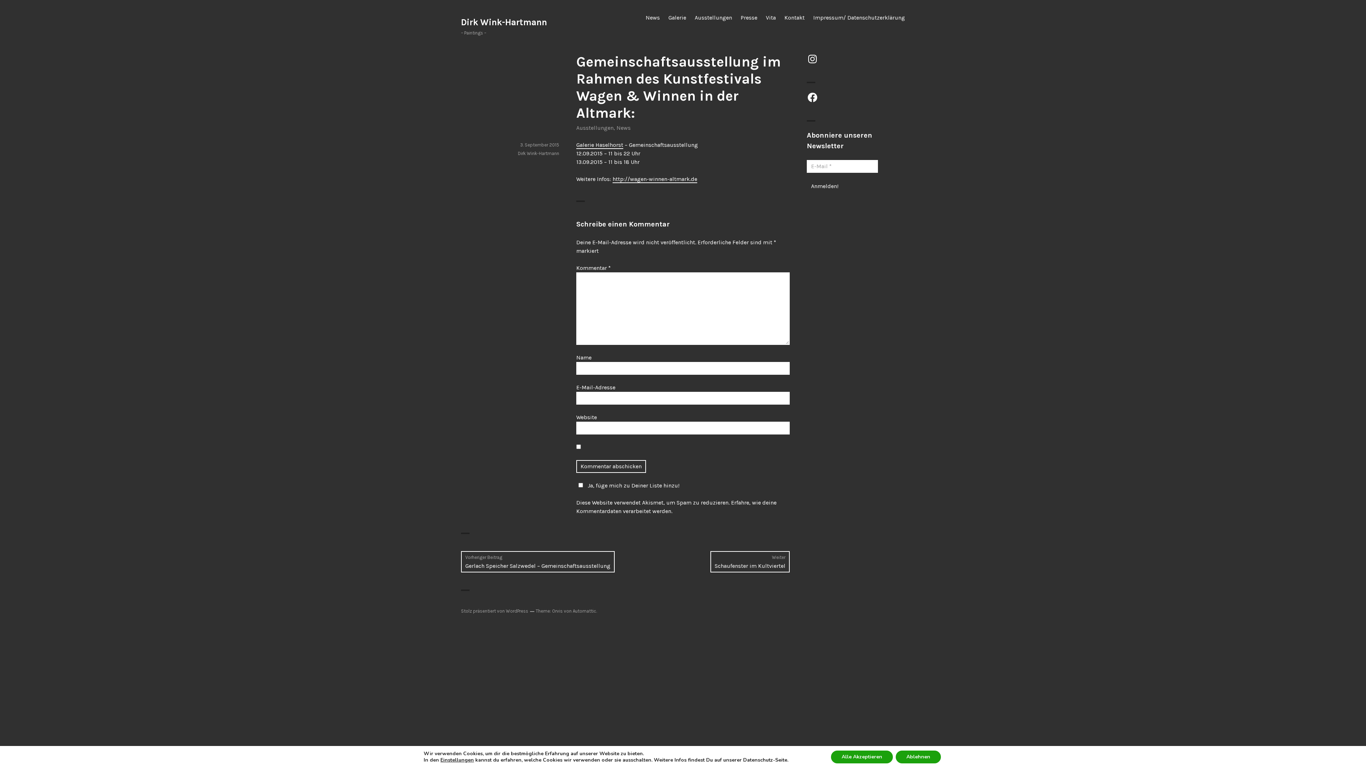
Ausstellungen (713, 17)
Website (586, 417)
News (653, 17)
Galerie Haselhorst (599, 145)
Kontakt (794, 17)
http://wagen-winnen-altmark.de (655, 179)
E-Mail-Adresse (595, 387)
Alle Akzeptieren (862, 756)
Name (584, 357)
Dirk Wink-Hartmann (504, 22)
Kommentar (593, 268)
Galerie (677, 17)
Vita (771, 17)
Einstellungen (457, 760)
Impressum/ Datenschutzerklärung (859, 17)
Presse (749, 17)
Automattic (584, 611)
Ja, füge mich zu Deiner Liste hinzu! (633, 485)
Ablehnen (918, 756)
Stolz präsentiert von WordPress (494, 611)
